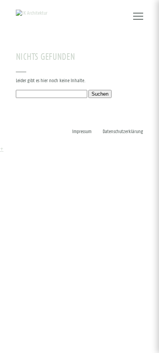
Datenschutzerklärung (123, 131)
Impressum (81, 131)
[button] (138, 13)
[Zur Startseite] (31, 13)
